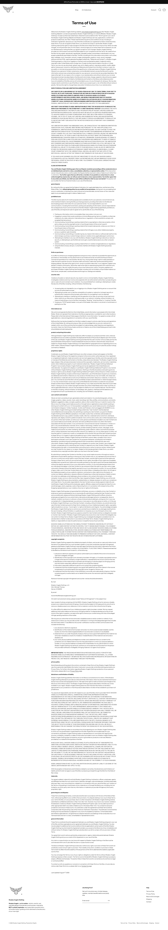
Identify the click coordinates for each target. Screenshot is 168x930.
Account (153, 10)
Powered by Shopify (31, 923)
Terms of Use (150, 891)
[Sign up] (108, 900)
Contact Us (85, 866)
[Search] (160, 10)
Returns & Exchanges (152, 896)
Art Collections (86, 10)
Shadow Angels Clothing (19, 923)
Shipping (149, 899)
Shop (76, 10)
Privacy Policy (74, 671)
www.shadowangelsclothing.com (91, 32)
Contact (148, 902)
